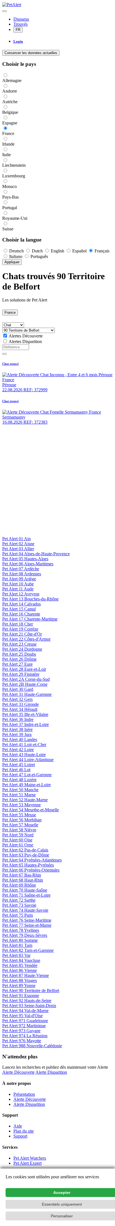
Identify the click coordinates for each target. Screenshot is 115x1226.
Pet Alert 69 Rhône (19, 885)
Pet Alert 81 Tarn (17, 945)
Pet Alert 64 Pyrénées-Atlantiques (32, 860)
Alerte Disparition (51, 1072)
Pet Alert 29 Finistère (20, 674)
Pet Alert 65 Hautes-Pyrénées (28, 865)
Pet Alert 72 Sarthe (18, 900)
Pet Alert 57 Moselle (20, 824)
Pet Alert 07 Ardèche (20, 568)
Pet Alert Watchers (29, 1158)
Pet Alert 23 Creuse (19, 644)
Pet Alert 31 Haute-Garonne (27, 694)
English (57, 250)
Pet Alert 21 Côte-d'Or (22, 634)
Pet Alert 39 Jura (17, 734)
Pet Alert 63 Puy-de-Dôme (25, 855)
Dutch (37, 250)
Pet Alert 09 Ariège (19, 578)
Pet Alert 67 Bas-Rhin (21, 875)
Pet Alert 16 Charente (21, 614)
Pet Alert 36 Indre (17, 719)
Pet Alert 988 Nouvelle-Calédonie (32, 1045)
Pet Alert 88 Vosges (19, 980)
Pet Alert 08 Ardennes (21, 573)
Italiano (15, 256)
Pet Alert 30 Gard (17, 689)
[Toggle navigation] (4, 11)
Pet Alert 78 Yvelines (20, 930)
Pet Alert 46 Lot (16, 769)
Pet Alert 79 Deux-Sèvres (24, 935)
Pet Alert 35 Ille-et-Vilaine (25, 714)
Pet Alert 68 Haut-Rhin (22, 880)
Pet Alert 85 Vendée (19, 965)
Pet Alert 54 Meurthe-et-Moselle (30, 809)
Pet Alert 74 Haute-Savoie (25, 910)
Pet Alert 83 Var (16, 955)
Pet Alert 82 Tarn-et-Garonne (28, 950)
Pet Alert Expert (27, 1163)
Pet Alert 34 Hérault (19, 709)
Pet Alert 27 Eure (17, 664)
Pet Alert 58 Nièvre (19, 829)
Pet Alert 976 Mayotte (21, 1040)
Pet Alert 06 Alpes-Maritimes (27, 563)
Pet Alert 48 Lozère (19, 779)
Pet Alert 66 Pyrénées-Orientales (30, 870)
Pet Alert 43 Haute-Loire (24, 754)
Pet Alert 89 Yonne (18, 985)
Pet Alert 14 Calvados (21, 604)
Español (79, 250)
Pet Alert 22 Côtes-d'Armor (26, 639)
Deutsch (16, 250)
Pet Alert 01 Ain (16, 538)
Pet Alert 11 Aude (17, 589)
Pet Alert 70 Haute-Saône (24, 890)
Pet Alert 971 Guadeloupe (25, 1020)
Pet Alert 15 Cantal (19, 609)
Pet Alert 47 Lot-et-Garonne (27, 774)
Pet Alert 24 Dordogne (22, 649)
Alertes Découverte (26, 336)
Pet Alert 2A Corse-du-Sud (26, 679)
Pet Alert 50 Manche (20, 789)
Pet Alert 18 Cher (17, 624)
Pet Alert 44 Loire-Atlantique (28, 759)
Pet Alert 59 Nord (17, 834)
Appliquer (12, 262)
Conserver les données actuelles (30, 53)
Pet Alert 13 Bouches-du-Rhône (30, 599)
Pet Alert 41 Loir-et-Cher (24, 744)
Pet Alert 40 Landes (19, 739)
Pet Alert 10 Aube (18, 583)
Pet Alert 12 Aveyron (20, 594)
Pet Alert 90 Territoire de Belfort (30, 990)
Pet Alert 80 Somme (20, 940)
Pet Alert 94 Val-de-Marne (25, 1010)
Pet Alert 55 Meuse (19, 814)
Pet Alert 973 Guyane (21, 1030)
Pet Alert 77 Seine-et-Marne (26, 925)
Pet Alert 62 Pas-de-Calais (25, 850)
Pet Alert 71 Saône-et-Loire (26, 895)
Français (101, 250)
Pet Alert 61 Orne (17, 845)
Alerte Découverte (18, 1072)
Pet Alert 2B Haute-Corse (24, 684)
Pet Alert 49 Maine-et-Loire (26, 784)
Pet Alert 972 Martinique (24, 1025)
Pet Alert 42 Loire (18, 749)
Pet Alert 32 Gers (17, 699)
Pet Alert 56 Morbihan (22, 819)
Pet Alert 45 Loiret (18, 764)
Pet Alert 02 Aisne (18, 543)
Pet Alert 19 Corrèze (20, 629)
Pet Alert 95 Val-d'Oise (22, 1015)
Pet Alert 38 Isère (17, 729)
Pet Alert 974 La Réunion (24, 1035)
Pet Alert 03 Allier (18, 548)
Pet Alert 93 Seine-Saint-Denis (29, 1005)
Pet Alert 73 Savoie (19, 905)
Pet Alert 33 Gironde (20, 704)
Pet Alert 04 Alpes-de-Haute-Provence (36, 553)
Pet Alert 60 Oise (17, 840)
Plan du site (23, 1131)
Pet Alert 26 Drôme (19, 659)
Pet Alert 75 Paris (17, 915)
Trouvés (20, 24)
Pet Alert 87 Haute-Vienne (25, 975)
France (10, 312)
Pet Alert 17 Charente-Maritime (30, 619)
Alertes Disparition (25, 341)
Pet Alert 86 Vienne (19, 970)
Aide (17, 1126)
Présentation (24, 1094)
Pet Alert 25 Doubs (19, 654)
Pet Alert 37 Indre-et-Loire (25, 724)
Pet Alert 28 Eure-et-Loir (24, 669)
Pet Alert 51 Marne (19, 794)
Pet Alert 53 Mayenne (21, 804)
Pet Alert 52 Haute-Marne (25, 799)
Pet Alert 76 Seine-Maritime (26, 920)
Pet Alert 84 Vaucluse (21, 960)
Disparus (21, 19)
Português (38, 256)
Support (20, 1136)
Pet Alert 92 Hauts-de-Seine (26, 1000)
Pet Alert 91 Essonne (20, 995)
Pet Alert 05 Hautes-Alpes (25, 558)
